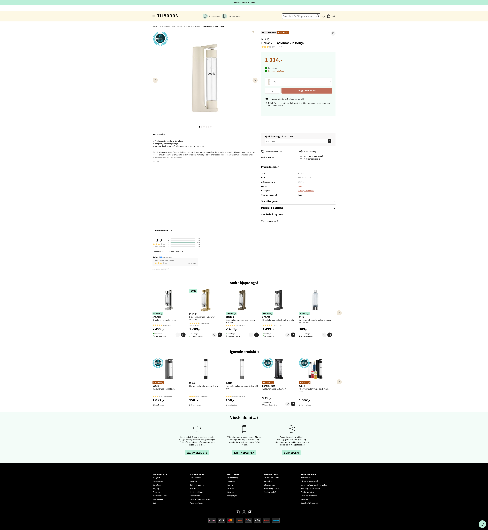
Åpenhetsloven (196, 503)
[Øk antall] (277, 90)
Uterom (230, 492)
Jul (154, 503)
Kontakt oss (306, 477)
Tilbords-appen (197, 485)
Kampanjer (232, 495)
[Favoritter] (178, 335)
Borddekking (232, 477)
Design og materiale (272, 207)
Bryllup (156, 488)
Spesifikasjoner (269, 201)
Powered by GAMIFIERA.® (160, 269)
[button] (333, 33)
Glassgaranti (269, 485)
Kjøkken (167, 26)
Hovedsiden (156, 26)
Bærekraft (194, 488)
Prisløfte (270, 157)
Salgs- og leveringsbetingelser (314, 485)
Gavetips (157, 485)
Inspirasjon (158, 481)
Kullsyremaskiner (194, 26)
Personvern (195, 495)
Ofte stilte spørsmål (309, 481)
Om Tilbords (195, 477)
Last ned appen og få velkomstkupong (313, 157)
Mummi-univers (160, 495)
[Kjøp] (183, 335)
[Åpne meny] (154, 16)
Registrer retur (307, 492)
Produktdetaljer (270, 166)
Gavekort (231, 481)
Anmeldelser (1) (163, 230)
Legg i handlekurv (307, 90)
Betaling (304, 499)
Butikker (193, 481)
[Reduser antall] (267, 90)
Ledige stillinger (197, 492)
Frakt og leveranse (309, 495)
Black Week (158, 499)
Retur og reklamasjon (310, 488)
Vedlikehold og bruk (272, 214)
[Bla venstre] (155, 80)
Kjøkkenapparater (178, 26)
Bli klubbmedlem (271, 477)
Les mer (155, 161)
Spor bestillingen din (310, 503)
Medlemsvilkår (270, 492)
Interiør (230, 488)
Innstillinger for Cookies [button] (200, 499)
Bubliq (265, 39)
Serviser (156, 492)
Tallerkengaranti (271, 488)
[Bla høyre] (255, 80)
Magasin (156, 477)
